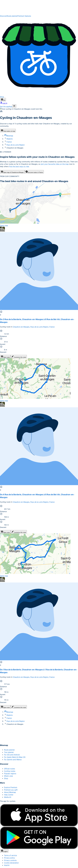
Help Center (8, 795)
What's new (8, 776)
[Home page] (39, 7)
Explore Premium (10, 787)
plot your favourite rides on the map (55, 164)
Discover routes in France (35, 172)
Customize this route (20, 357)
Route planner (12, 16)
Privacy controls (10, 860)
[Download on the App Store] (39, 815)
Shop (6, 778)
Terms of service (10, 855)
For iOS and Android (12, 755)
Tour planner (9, 752)
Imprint (6, 865)
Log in (4, 103)
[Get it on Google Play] (39, 838)
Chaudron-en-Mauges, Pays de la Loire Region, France (34, 327)
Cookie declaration (11, 863)
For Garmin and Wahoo (13, 759)
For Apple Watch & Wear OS (14, 757)
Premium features (24, 16)
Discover (3, 16)
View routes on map (9, 131)
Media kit (7, 797)
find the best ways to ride (19, 166)
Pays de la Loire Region (15, 145)
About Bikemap (10, 792)
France (9, 142)
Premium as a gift (11, 790)
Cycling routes (9, 771)
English (5, 851)
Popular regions (10, 773)
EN (4, 100)
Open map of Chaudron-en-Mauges (13, 172)
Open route (6, 357)
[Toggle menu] (14, 106)
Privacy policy (9, 858)
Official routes (9, 769)
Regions (9, 139)
